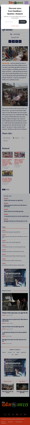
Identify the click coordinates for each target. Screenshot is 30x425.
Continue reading (14, 25)
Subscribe (23, 21)
